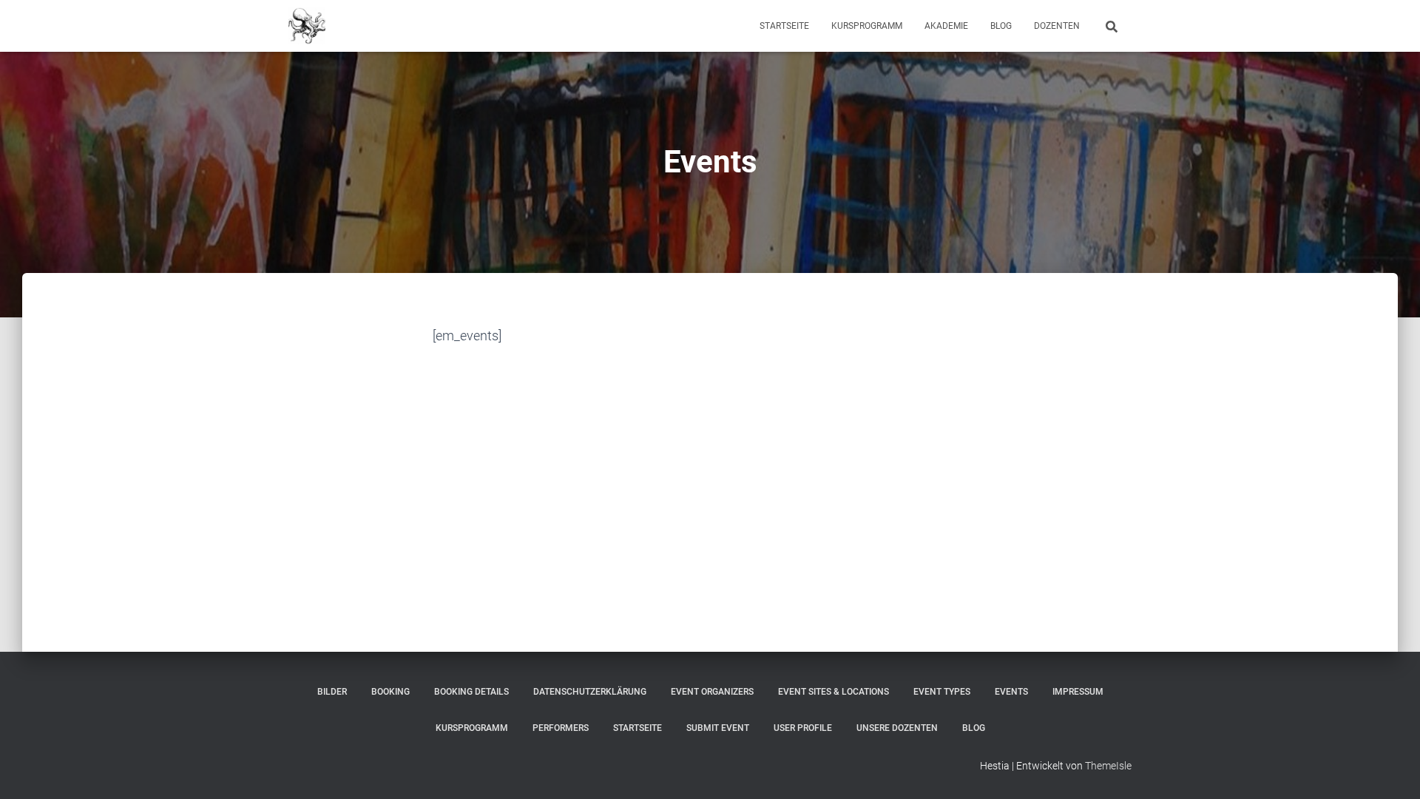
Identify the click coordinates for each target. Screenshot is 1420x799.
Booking (390, 692)
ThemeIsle (1108, 766)
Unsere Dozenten (897, 728)
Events (1011, 692)
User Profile (803, 728)
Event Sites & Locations (833, 692)
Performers (560, 728)
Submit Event (717, 728)
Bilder (332, 692)
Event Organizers (712, 692)
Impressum (1077, 692)
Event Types (941, 692)
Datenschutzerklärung (589, 692)
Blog (1001, 26)
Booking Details (471, 692)
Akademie (946, 26)
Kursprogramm (866, 26)
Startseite (784, 26)
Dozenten (1057, 26)
